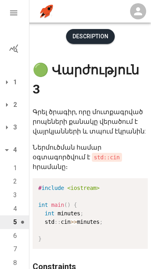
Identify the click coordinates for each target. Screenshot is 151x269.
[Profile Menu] (138, 11)
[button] (14, 13)
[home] (46, 11)
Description (90, 36)
